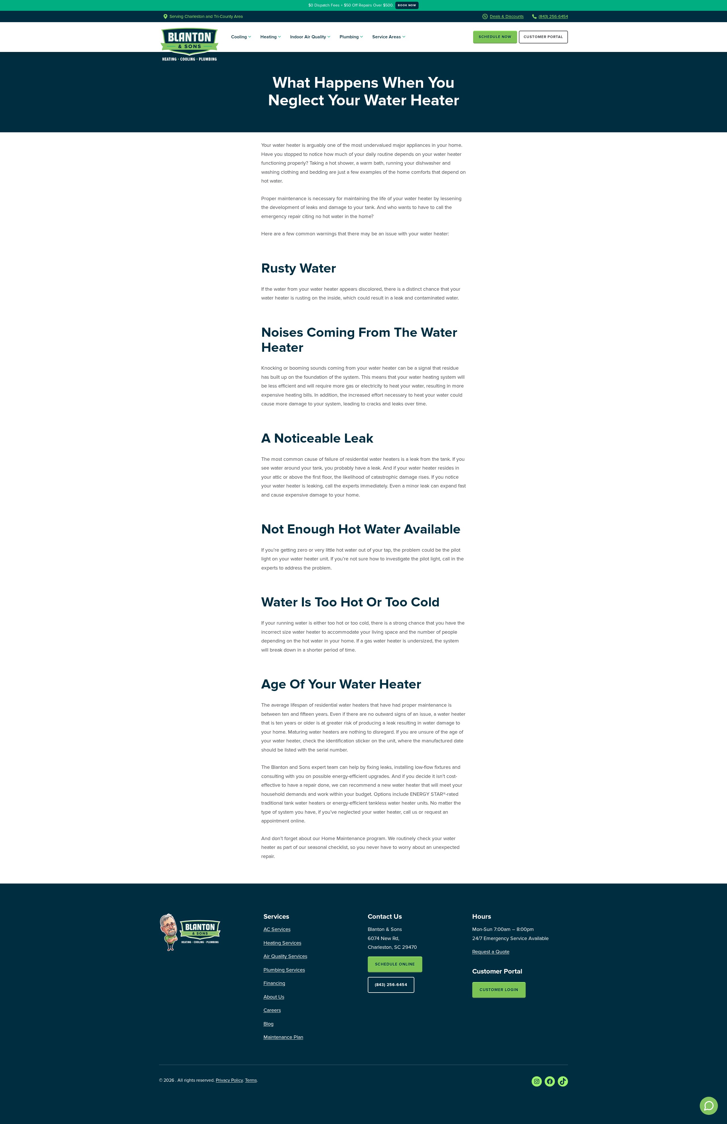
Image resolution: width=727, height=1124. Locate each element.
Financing (274, 983)
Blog (268, 1024)
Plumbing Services (284, 970)
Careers (272, 1010)
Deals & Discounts (507, 16)
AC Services (277, 929)
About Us (274, 997)
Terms (251, 1080)
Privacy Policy (229, 1080)
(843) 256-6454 (553, 16)
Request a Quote (490, 952)
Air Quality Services (285, 956)
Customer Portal (543, 37)
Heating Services (282, 943)
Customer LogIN (499, 990)
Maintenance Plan (283, 1037)
